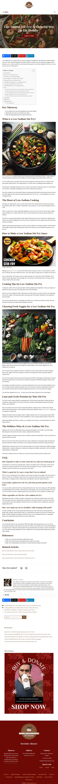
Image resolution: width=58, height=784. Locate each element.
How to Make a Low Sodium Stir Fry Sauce (13, 78)
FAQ (5, 87)
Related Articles (8, 101)
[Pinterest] (8, 595)
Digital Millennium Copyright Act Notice (24, 777)
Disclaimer (39, 777)
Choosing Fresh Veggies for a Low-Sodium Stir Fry (15, 82)
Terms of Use (29, 779)
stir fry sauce (14, 270)
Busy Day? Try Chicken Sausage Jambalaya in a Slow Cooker (19, 632)
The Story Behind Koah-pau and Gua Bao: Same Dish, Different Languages (23, 639)
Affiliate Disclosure (15, 774)
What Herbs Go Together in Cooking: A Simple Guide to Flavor (19, 610)
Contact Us (51, 774)
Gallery (41, 767)
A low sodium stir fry (7, 176)
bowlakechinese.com (31, 783)
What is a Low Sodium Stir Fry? (11, 74)
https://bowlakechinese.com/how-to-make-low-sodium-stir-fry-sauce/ (18, 558)
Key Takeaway (7, 73)
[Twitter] (3, 595)
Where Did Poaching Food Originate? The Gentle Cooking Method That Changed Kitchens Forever (28, 636)
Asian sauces (46, 409)
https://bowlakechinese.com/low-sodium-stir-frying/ (14, 554)
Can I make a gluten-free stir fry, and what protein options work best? (20, 92)
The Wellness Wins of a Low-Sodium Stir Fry (14, 85)
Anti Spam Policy (42, 774)
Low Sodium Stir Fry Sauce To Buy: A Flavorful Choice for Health (20, 612)
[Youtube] (6, 595)
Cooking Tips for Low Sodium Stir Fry (12, 80)
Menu (53, 767)
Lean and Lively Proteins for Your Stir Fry (13, 84)
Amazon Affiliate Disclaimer (29, 774)
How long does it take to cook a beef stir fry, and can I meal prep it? (20, 89)
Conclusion (7, 97)
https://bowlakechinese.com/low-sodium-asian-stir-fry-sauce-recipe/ (18, 550)
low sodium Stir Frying (32, 607)
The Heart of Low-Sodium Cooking (12, 76)
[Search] (24, 617)
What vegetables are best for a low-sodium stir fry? (16, 94)
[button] (55, 12)
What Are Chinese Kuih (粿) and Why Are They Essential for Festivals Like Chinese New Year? (28, 634)
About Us (6, 774)
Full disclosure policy (11, 763)
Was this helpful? (10, 103)
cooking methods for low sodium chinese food (15, 607)
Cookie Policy (9, 777)
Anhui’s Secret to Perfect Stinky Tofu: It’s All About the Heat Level (21, 641)
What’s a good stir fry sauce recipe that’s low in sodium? (17, 91)
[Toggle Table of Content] (33, 70)
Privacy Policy (48, 777)
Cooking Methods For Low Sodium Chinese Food (16, 605)
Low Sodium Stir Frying (35, 605)
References (7, 99)
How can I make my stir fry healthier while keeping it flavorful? (19, 95)
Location (47, 767)
